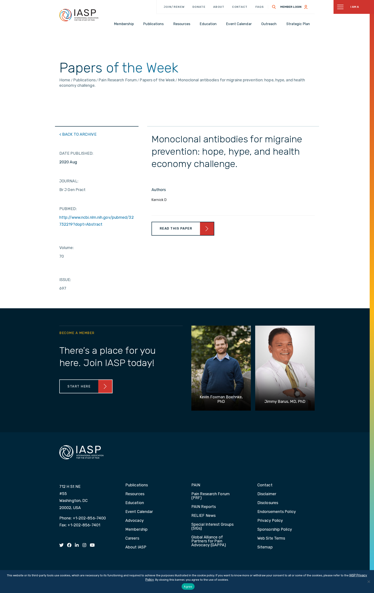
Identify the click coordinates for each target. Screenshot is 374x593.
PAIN (195, 485)
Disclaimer (266, 494)
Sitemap (265, 547)
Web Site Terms (271, 538)
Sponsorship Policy (274, 529)
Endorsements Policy (276, 512)
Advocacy (134, 521)
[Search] (274, 7)
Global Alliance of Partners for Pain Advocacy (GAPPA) (208, 541)
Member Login (290, 6)
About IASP (135, 547)
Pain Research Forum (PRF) (210, 496)
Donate (198, 6)
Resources (134, 494)
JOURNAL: (68, 181)
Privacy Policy (270, 521)
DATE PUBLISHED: (76, 153)
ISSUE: (65, 279)
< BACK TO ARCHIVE (78, 134)
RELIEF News (203, 516)
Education (134, 503)
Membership (136, 529)
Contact (239, 6)
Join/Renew (174, 6)
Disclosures (267, 503)
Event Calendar (139, 512)
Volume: (66, 247)
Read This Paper (176, 228)
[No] (368, 581)
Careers (132, 538)
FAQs (259, 6)
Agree (188, 586)
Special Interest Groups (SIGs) (212, 526)
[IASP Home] (78, 15)
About (218, 6)
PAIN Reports (203, 507)
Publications (136, 485)
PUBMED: (68, 208)
